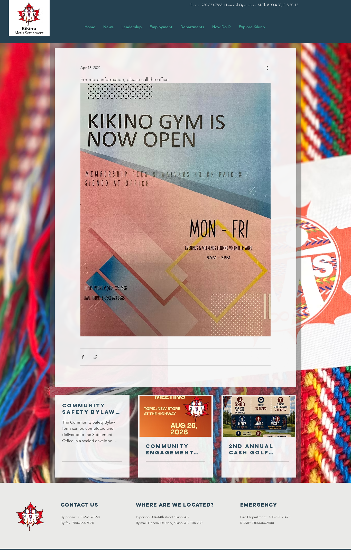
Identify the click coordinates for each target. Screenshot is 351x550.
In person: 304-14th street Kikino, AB (162, 517)
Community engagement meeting (170, 449)
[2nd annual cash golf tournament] (259, 416)
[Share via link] (95, 357)
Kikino (29, 28)
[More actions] (267, 68)
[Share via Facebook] (82, 357)
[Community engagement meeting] (176, 416)
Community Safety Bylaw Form (88, 408)
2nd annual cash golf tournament (253, 449)
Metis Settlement (29, 32)
